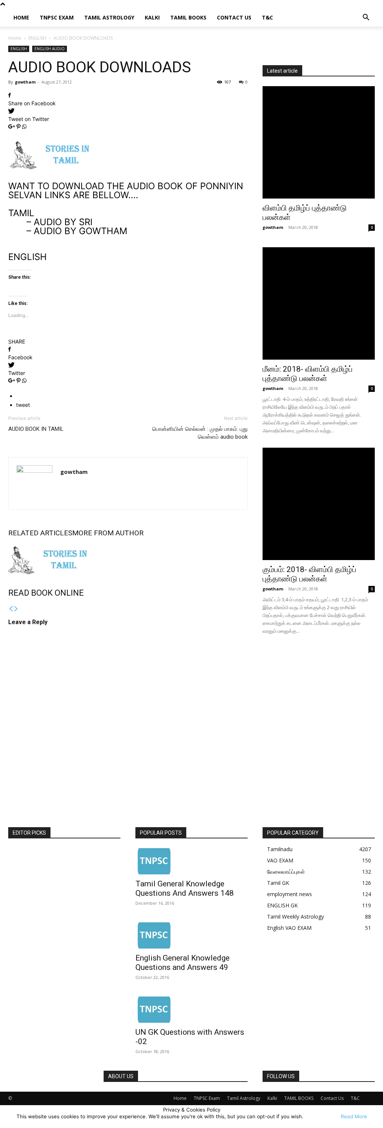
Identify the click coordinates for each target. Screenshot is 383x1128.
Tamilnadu (279, 849)
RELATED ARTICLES (40, 533)
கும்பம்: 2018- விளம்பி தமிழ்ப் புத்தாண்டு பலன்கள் (309, 574)
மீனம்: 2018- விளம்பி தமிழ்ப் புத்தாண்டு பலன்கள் (308, 374)
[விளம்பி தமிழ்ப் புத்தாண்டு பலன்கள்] (319, 142)
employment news (289, 894)
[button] (366, 18)
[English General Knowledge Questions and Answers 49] (191, 935)
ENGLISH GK (282, 905)
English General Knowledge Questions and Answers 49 (182, 962)
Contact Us (234, 17)
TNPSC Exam (57, 17)
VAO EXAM (280, 860)
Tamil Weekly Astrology (295, 916)
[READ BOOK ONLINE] (128, 560)
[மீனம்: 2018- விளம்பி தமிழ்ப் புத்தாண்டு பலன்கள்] (319, 303)
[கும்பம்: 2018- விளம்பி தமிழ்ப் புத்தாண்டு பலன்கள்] (319, 504)
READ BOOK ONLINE (46, 593)
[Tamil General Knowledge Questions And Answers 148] (191, 861)
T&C (267, 17)
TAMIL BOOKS (188, 17)
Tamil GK (278, 882)
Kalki (152, 17)
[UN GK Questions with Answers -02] (191, 1010)
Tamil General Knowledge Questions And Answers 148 (184, 888)
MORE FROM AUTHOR (108, 533)
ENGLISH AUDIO (49, 48)
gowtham (25, 82)
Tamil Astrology (109, 17)
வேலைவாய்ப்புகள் (286, 871)
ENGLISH (37, 38)
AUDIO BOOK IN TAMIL (36, 429)
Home (21, 17)
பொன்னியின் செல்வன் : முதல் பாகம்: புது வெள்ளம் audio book (200, 433)
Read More (354, 1116)
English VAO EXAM (289, 927)
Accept (321, 1116)
